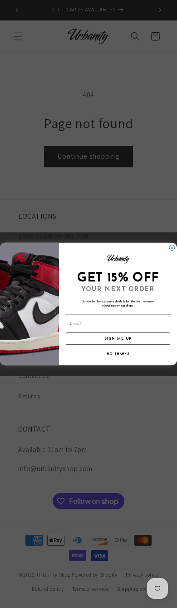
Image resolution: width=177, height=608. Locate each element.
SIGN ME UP (118, 339)
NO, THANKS (118, 353)
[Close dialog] (172, 248)
